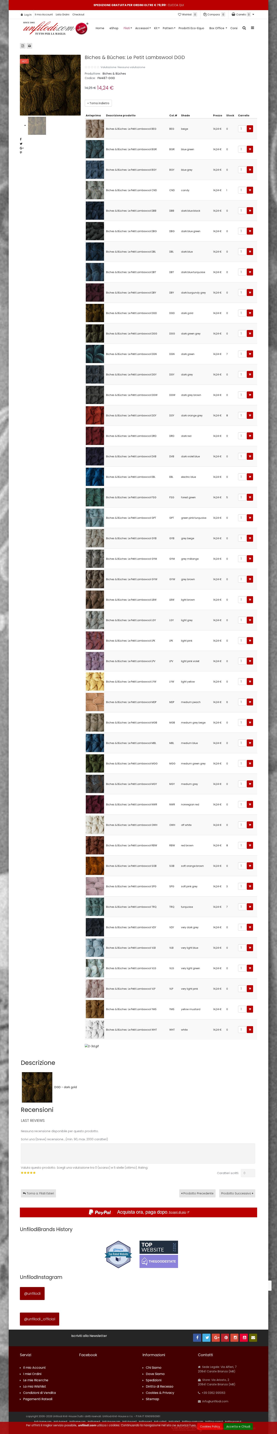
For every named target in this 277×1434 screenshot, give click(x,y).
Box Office (217, 28)
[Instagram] (234, 1338)
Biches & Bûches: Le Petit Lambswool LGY (131, 620)
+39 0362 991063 (213, 1393)
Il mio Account (44, 14)
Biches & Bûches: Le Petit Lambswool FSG (131, 497)
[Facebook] (197, 1338)
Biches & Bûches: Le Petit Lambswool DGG (131, 333)
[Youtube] (244, 1338)
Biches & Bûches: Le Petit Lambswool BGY (131, 169)
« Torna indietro (98, 103)
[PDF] (23, 46)
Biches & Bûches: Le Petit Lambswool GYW (131, 579)
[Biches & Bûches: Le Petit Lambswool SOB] (95, 865)
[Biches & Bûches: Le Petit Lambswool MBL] (95, 742)
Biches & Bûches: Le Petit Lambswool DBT (131, 272)
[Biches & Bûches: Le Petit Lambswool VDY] (95, 927)
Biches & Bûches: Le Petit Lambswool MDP (131, 702)
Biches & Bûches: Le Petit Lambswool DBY (131, 292)
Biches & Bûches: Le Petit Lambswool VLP (130, 988)
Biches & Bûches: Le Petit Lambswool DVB (131, 456)
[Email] (253, 1338)
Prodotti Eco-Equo (191, 28)
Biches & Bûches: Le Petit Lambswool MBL (131, 743)
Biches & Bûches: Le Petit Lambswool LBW (131, 599)
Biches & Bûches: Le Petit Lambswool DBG (131, 231)
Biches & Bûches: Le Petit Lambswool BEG (131, 129)
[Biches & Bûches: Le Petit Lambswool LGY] (95, 620)
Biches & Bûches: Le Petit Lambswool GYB (131, 538)
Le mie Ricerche (35, 1380)
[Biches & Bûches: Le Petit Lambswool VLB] (95, 947)
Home (100, 28)
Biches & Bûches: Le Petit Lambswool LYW (131, 681)
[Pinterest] (225, 1338)
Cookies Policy (210, 1426)
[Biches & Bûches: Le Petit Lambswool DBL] (95, 251)
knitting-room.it (214, 1421)
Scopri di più (177, 1212)
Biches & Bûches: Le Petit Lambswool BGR (131, 149)
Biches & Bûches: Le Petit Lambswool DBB (131, 210)
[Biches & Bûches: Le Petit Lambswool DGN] (95, 353)
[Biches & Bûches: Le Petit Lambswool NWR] (95, 804)
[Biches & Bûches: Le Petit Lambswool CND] (95, 190)
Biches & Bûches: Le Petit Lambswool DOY (131, 415)
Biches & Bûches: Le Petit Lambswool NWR (131, 804)
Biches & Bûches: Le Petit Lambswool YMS (131, 1009)
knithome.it (94, 1421)
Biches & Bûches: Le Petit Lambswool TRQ (131, 907)
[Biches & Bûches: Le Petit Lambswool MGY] (95, 783)
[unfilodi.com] (56, 29)
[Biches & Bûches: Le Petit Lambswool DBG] (95, 231)
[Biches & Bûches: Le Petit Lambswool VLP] (95, 988)
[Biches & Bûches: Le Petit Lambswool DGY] (95, 374)
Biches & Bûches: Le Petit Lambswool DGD (131, 313)
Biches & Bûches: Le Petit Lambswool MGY (131, 784)
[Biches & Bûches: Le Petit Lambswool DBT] (95, 271)
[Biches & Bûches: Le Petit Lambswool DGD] (95, 312)
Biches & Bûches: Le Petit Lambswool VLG (131, 968)
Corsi (233, 28)
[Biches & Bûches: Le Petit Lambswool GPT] (95, 517)
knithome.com (78, 1421)
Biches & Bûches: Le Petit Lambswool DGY (131, 374)
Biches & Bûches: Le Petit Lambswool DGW (132, 395)
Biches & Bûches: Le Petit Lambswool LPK (130, 640)
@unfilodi (32, 1293)
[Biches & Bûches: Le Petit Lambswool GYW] (95, 579)
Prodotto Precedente (198, 1193)
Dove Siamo (155, 1374)
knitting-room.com (192, 1421)
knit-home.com (43, 1421)
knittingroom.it (233, 1421)
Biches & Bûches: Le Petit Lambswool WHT (131, 1029)
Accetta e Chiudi (238, 1426)
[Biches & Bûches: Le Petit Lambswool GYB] (95, 538)
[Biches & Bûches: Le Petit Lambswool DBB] (95, 210)
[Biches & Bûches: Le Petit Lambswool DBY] (95, 292)
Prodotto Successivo (236, 1193)
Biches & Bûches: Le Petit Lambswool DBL (131, 251)
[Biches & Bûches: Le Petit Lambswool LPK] (95, 640)
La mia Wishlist (34, 1387)
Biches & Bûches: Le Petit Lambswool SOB (131, 866)
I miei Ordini (32, 1374)
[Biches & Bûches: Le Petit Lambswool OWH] (95, 824)
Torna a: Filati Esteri (40, 1193)
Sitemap (152, 1399)
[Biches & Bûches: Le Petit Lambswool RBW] (95, 845)
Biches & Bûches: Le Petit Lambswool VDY (131, 927)
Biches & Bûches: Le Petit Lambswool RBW (131, 845)
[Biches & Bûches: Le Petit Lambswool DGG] (95, 333)
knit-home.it (60, 1421)
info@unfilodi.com (215, 1401)
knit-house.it (129, 1421)
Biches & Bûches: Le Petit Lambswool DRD (131, 436)
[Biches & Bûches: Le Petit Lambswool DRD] (95, 435)
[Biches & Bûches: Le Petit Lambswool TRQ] (95, 906)
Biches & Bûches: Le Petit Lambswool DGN (131, 354)
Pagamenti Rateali (37, 1399)
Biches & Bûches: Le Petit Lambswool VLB (131, 948)
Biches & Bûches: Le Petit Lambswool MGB (131, 722)
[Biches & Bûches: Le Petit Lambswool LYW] (95, 681)
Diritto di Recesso (159, 1387)
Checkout (78, 14)
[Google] (216, 1338)
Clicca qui (176, 5)
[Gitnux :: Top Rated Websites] (118, 1254)
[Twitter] (206, 1338)
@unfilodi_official (39, 1318)
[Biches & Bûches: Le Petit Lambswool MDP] (95, 701)
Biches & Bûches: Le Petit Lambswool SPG (131, 886)
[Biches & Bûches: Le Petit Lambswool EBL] (95, 476)
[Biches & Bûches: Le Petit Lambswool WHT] (95, 1029)
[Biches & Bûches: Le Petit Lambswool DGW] (95, 394)
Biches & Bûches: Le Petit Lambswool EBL (130, 477)
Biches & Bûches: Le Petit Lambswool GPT (131, 518)
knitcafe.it (174, 1421)
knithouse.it (145, 1421)
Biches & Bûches (114, 74)
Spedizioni (153, 1380)
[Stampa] (29, 46)
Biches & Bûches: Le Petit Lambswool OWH (131, 825)
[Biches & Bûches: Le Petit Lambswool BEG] (95, 128)
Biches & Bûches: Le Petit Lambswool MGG (132, 763)
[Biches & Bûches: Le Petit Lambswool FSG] (95, 497)
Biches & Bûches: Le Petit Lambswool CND (131, 190)
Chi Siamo (153, 1368)
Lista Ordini (62, 14)
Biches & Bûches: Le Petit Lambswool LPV (130, 661)
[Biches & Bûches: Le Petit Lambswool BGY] (95, 169)
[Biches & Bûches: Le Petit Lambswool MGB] (95, 722)
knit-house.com (111, 1421)
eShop (114, 28)
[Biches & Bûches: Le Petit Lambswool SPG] (95, 886)
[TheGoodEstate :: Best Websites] (158, 1254)
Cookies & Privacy (160, 1393)
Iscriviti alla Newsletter (89, 1336)
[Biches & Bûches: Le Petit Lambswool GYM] (95, 558)
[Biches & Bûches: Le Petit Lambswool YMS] (95, 1009)
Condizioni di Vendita (39, 1393)
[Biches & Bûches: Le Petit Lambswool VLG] (95, 968)
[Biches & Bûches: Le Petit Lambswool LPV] (95, 660)
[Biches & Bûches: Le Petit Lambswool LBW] (95, 599)
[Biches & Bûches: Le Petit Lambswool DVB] (95, 456)
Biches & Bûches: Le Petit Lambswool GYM (131, 559)
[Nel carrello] (250, 128)
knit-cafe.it (160, 1421)
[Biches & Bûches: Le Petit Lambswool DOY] (95, 415)
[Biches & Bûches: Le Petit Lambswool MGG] (95, 763)
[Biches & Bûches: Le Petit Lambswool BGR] (95, 149)
